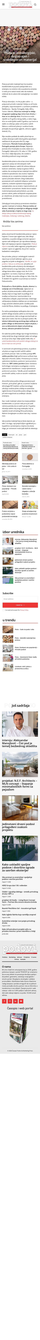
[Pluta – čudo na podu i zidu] (8, 629)
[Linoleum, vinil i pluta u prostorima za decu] (8, 667)
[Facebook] (4, 1001)
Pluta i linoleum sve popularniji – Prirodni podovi (9, 488)
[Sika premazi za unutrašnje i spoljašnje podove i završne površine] (8, 580)
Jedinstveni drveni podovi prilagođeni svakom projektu (25, 561)
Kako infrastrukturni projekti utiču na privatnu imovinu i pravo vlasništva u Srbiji (18, 930)
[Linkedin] (15, 1001)
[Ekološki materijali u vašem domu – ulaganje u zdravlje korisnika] (30, 480)
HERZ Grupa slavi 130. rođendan (14, 885)
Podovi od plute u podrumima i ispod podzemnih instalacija (9, 513)
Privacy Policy (24, 610)
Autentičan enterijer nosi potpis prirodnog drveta (18, 922)
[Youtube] (21, 1001)
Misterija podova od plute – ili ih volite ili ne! (9, 466)
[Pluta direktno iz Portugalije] (30, 457)
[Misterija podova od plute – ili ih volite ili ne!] (10, 457)
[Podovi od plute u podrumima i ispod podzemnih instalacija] (10, 505)
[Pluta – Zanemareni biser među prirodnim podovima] (8, 658)
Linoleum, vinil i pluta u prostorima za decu (23, 668)
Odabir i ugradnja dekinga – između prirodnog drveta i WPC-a (20, 893)
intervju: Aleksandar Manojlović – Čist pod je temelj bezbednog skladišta (26, 541)
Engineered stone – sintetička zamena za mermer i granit (28, 446)
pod (25, 435)
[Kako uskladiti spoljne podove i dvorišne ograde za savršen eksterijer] (8, 570)
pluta (20, 435)
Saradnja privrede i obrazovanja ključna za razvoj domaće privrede (10, 446)
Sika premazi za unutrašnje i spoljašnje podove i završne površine (25, 580)
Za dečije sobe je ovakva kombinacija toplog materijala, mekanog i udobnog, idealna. (18, 213)
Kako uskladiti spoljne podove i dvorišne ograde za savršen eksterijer (26, 570)
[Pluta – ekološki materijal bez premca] (8, 639)
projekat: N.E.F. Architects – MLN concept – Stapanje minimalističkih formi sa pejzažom (26, 551)
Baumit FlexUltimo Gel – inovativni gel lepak (19, 908)
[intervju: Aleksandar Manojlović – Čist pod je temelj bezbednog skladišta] (8, 541)
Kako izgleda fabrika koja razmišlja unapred (19, 914)
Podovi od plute (20, 49)
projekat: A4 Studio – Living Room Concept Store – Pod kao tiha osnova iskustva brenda (19, 901)
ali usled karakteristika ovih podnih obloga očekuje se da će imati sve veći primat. (20, 341)
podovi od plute (7, 437)
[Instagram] (10, 1001)
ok (16, 435)
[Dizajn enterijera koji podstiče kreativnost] (30, 505)
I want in (19, 605)
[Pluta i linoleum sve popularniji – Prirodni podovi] (10, 480)
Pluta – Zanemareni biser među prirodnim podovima (26, 658)
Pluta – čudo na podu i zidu (24, 629)
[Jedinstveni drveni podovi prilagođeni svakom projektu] (8, 561)
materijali (11, 435)
